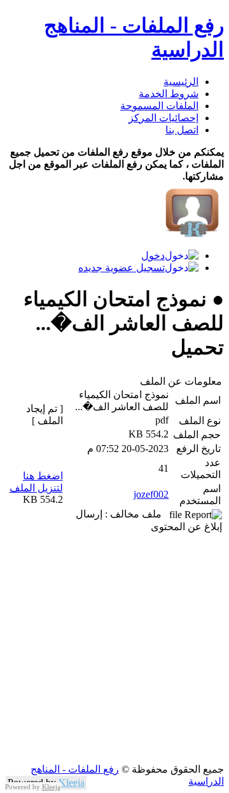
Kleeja (72, 782)
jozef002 (151, 494)
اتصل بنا (181, 129)
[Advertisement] (114, 649)
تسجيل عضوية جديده (121, 267)
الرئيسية (180, 81)
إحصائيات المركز (163, 117)
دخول (153, 255)
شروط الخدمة (168, 93)
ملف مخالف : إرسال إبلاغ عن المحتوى (149, 520)
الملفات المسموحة (159, 105)
